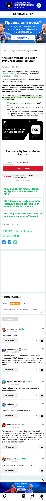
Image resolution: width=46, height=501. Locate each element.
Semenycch (11, 459)
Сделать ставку (23, 168)
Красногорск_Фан (14, 381)
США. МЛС (7, 231)
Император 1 (12, 349)
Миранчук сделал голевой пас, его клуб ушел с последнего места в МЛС (21, 191)
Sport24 (15, 224)
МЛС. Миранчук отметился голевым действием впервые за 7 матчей (23, 214)
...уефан (10, 329)
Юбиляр (10, 404)
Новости (13, 48)
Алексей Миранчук (9, 74)
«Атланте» (30, 103)
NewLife (10, 425)
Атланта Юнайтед (24, 231)
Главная (5, 48)
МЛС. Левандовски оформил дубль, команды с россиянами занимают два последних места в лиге (22, 204)
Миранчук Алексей (11, 236)
